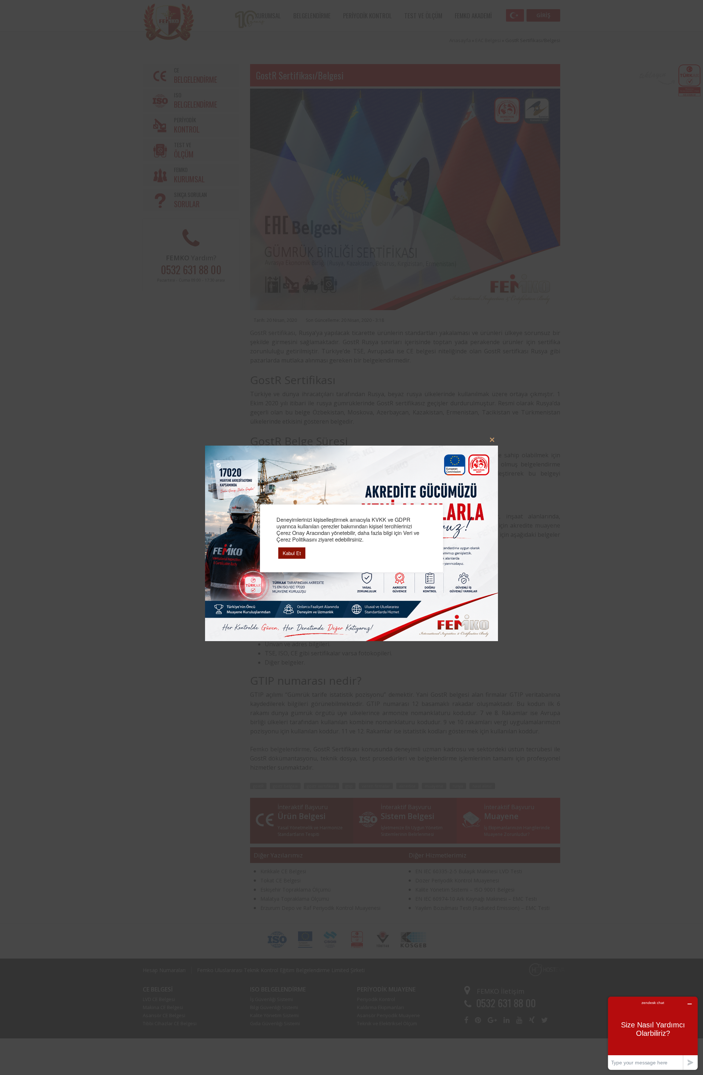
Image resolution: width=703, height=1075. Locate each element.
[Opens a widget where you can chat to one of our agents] (652, 1033)
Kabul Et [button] (292, 553)
